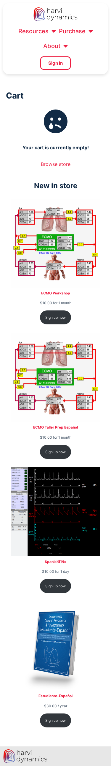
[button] (37, 31)
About (51, 46)
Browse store (55, 164)
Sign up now (55, 317)
